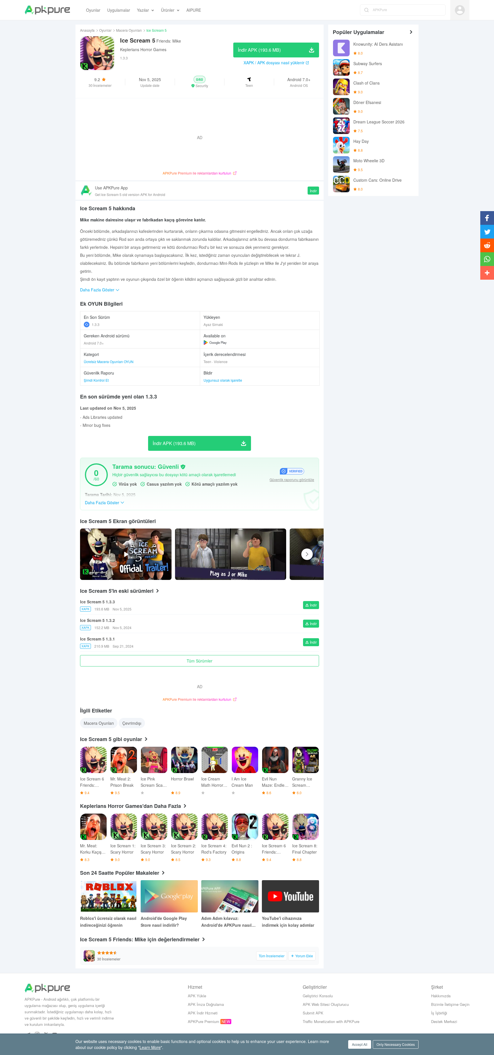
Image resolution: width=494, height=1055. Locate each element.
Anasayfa (87, 30)
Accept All (359, 1044)
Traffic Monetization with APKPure (331, 1021)
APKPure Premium (203, 1021)
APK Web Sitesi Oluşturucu (326, 1004)
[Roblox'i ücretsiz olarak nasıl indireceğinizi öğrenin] (108, 896)
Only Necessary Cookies (396, 1044)
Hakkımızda (441, 995)
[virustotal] (183, 467)
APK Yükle (197, 995)
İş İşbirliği (439, 1013)
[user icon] (460, 10)
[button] (200, 82)
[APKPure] (47, 10)
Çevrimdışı (131, 723)
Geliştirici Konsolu (318, 995)
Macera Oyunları (129, 30)
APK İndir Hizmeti (203, 1013)
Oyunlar (105, 30)
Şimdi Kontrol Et (96, 380)
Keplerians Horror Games (143, 49)
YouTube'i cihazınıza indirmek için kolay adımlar (288, 921)
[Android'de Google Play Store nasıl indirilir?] (169, 896)
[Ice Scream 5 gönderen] (230, 554)
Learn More (150, 1047)
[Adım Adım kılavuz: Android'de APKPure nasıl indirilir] (229, 896)
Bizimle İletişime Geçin (450, 1004)
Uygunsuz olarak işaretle (223, 380)
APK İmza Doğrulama (206, 1004)
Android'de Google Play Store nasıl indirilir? (164, 921)
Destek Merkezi (444, 1021)
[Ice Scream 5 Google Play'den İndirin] (215, 342)
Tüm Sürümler (199, 661)
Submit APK (313, 1013)
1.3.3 (95, 324)
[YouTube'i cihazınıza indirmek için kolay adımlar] (290, 896)
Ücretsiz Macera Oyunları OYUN (109, 361)
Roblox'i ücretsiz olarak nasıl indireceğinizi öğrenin (108, 921)
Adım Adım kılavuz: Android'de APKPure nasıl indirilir (226, 921)
